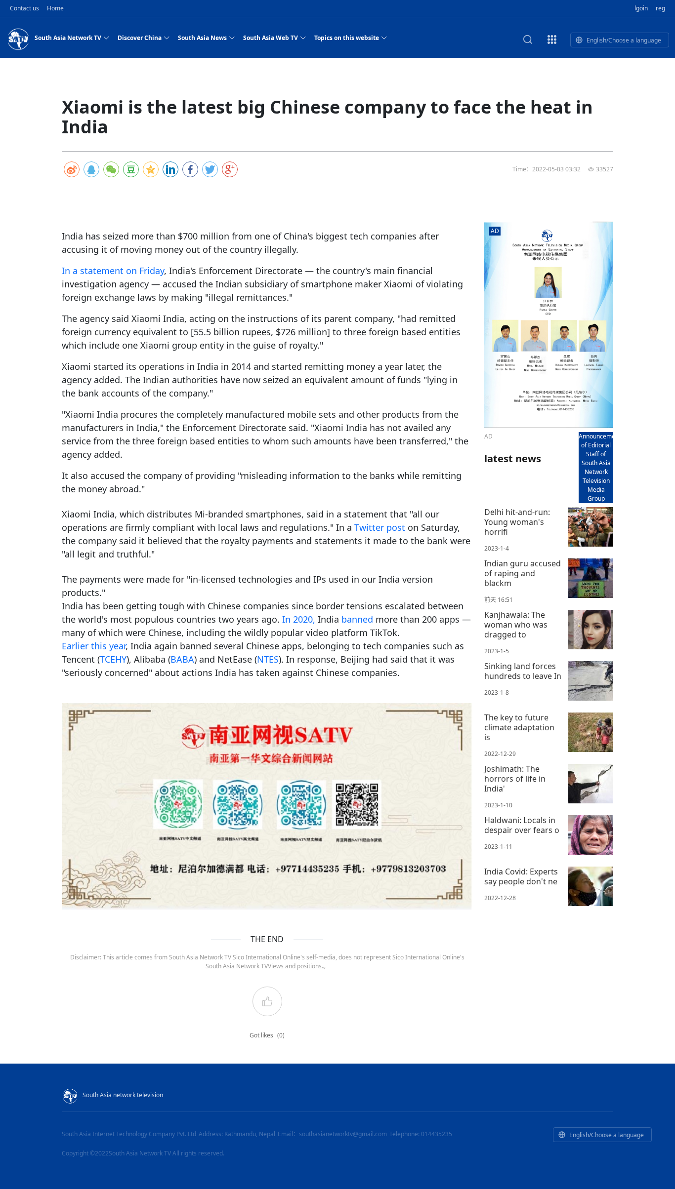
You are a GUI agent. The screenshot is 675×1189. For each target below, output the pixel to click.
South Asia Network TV (68, 38)
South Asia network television (123, 1095)
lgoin (641, 8)
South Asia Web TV (270, 38)
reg (660, 8)
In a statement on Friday (113, 271)
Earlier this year (94, 646)
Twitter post (379, 527)
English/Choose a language (624, 40)
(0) (281, 1035)
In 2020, (298, 619)
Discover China (140, 38)
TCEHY (113, 659)
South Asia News (202, 38)
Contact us (24, 8)
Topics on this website (346, 38)
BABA (182, 659)
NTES (268, 659)
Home (55, 8)
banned (357, 619)
